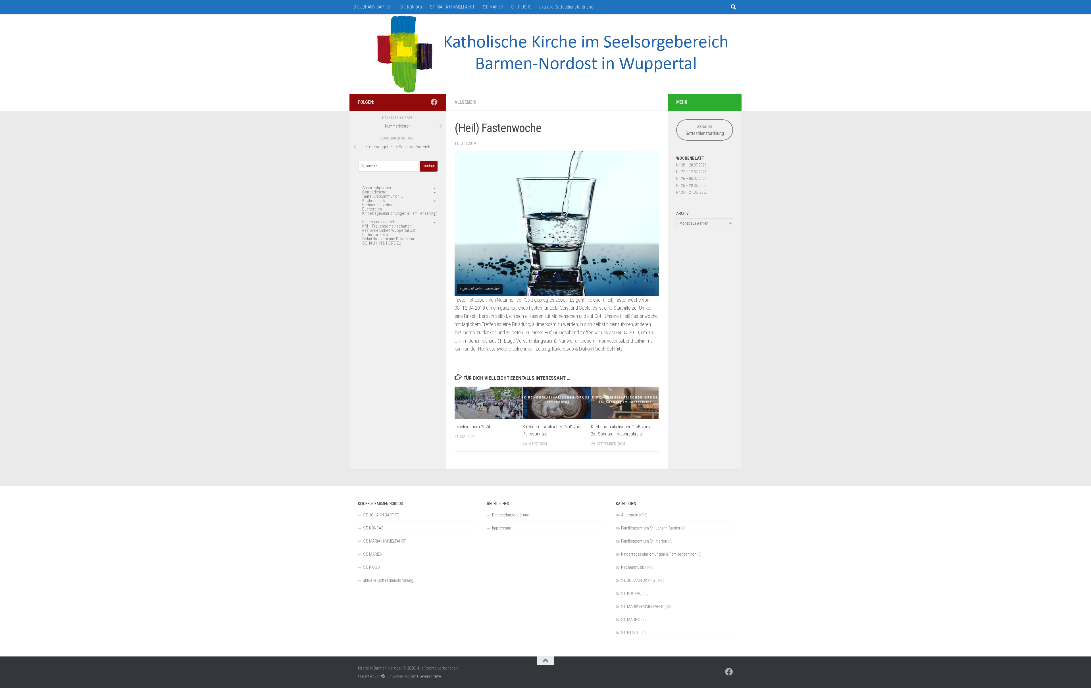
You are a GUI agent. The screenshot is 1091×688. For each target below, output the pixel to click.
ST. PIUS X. (521, 7)
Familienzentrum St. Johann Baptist (650, 528)
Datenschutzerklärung (510, 515)
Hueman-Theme (429, 676)
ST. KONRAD (411, 7)
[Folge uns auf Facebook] (434, 102)
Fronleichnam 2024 (472, 427)
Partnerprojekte (375, 234)
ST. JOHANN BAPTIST (372, 7)
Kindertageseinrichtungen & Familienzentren (400, 213)
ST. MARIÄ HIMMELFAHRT (452, 7)
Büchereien (372, 209)
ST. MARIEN (493, 7)
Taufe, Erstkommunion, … (382, 196)
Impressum (501, 528)
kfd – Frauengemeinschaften (387, 226)
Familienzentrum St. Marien (644, 541)
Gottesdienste (374, 192)
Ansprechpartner (377, 187)
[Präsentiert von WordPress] (383, 676)
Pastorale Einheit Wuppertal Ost (388, 230)
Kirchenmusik (373, 200)
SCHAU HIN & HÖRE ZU (381, 243)
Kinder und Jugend (378, 221)
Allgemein (465, 102)
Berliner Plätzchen (377, 204)
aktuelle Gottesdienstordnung (566, 7)
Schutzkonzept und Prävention (388, 238)
